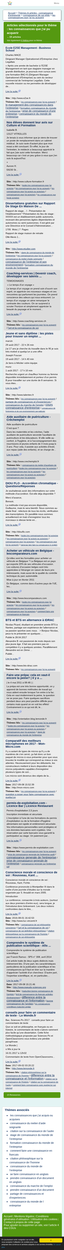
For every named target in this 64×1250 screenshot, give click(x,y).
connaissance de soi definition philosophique (26, 931)
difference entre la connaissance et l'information (26, 999)
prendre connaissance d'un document (32, 1189)
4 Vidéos (25, 40)
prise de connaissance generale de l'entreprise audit (31, 854)
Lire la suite (12, 91)
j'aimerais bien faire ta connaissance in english (39, 545)
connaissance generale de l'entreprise (31, 857)
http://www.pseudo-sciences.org (29, 987)
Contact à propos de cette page (22, 1222)
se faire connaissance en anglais (29, 1174)
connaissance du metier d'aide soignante (24, 259)
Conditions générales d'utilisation (26, 1218)
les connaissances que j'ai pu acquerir (38, 102)
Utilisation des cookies (44, 1219)
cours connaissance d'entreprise (29, 406)
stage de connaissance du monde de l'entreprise (31, 1137)
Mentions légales (24, 1216)
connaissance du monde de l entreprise (26, 1203)
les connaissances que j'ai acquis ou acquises (27, 539)
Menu (56, 3)
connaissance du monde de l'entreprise (25, 1168)
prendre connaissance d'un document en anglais (31, 1180)
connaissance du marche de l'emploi (24, 405)
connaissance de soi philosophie (20, 937)
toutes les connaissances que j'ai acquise (37, 468)
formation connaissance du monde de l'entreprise (31, 1144)
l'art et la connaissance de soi (23, 328)
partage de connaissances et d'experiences (28, 402)
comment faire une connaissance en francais (30, 1152)
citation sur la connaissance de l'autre (32, 1131)
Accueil (8, 1216)
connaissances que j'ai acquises (21, 195)
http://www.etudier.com (23, 248)
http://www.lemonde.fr (23, 1068)
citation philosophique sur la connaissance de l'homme (26, 1160)
